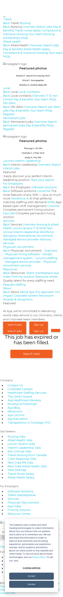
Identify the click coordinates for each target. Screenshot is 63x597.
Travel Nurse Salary (21, 474)
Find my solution (23, 276)
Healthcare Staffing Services (27, 392)
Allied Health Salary (21, 477)
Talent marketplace (39, 273)
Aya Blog (14, 407)
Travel (7, 19)
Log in (3, 546)
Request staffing (14, 284)
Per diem (9, 103)
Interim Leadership (28, 161)
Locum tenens (22, 228)
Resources (10, 269)
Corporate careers (26, 295)
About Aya (27, 292)
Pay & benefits (13, 49)
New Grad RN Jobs (20, 462)
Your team (36, 34)
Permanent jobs (14, 118)
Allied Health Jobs (20, 440)
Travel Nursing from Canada (27, 455)
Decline (31, 584)
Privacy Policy (38, 557)
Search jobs (44, 26)
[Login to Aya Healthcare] (55, 330)
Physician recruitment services (30, 263)
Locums (8, 161)
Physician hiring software (22, 254)
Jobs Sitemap (17, 470)
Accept (31, 575)
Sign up (38, 324)
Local (6, 88)
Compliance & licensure (19, 53)
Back (6, 23)
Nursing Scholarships (22, 404)
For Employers (13, 183)
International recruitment (35, 235)
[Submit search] (3, 537)
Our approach (44, 292)
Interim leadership (26, 232)
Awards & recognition (18, 299)
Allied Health (12, 41)
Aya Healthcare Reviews (24, 400)
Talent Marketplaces (22, 495)
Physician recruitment (18, 247)
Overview (29, 26)
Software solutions (44, 187)
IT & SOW (39, 228)
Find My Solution (19, 510)
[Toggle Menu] (4, 16)
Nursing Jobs (17, 436)
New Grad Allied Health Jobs (27, 466)
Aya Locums (16, 415)
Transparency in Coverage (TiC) (29, 422)
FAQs (24, 38)
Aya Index (14, 506)
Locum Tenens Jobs (21, 444)
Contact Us (15, 385)
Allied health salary (37, 49)
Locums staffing (46, 258)
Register (9, 114)
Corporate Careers (20, 389)
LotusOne (32, 194)
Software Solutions (20, 491)
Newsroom (46, 295)
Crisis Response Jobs (22, 459)
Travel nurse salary (28, 30)
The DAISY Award (20, 396)
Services (8, 221)
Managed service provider (21, 239)
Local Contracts (29, 92)
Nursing (25, 23)
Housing (22, 34)
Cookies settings (31, 567)
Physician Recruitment (23, 502)
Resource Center (19, 514)
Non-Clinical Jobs (19, 451)
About (7, 288)
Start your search (42, 180)
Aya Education (18, 419)
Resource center (46, 276)
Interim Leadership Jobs (24, 447)
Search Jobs (31, 354)
